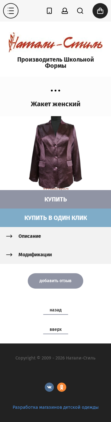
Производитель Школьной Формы (55, 62)
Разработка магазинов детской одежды (56, 407)
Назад (56, 310)
